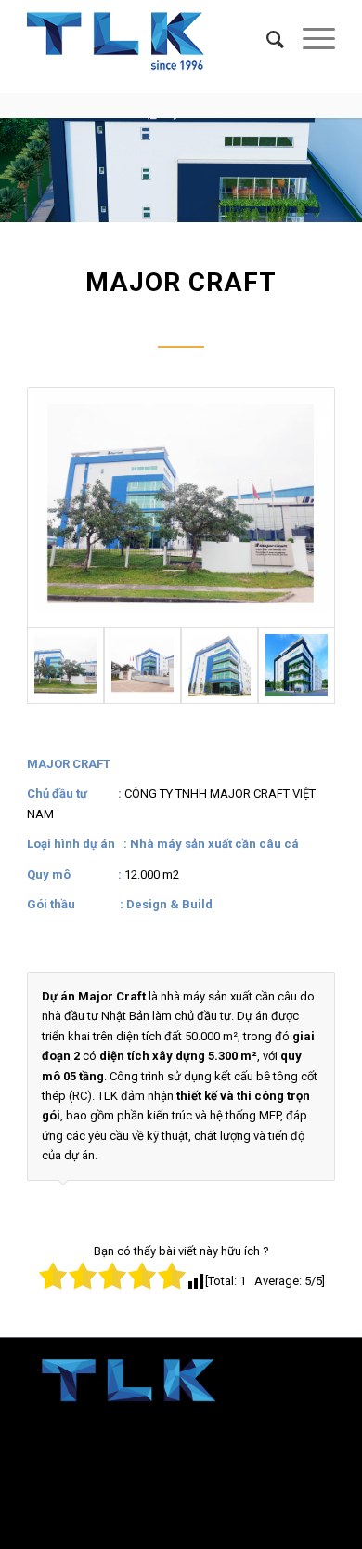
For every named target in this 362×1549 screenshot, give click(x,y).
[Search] (266, 40)
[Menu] (309, 40)
